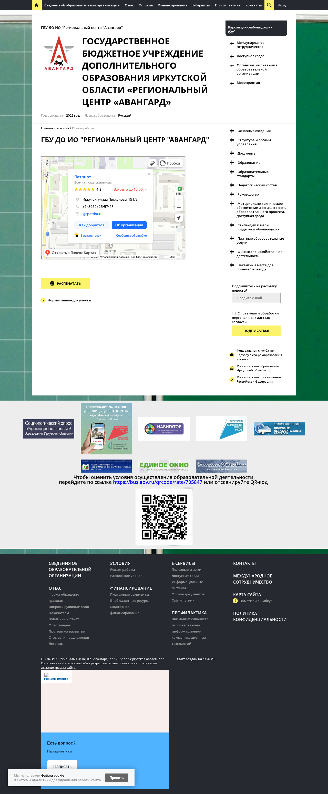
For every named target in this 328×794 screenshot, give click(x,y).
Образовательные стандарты (253, 173)
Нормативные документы (69, 300)
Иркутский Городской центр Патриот (69, 158)
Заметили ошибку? (256, 600)
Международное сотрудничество (62, 15)
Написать (62, 766)
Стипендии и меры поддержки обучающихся (258, 227)
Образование (249, 162)
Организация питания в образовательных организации (142, 15)
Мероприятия (248, 82)
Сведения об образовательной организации (82, 5)
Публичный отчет (64, 619)
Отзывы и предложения (69, 637)
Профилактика (227, 5)
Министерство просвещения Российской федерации (259, 379)
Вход (282, 5)
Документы (247, 153)
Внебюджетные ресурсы (130, 600)
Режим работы (122, 569)
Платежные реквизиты (129, 594)
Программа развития (67, 631)
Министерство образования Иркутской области (258, 368)
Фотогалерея (59, 625)
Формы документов (188, 594)
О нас (129, 5)
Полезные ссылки (186, 569)
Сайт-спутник (183, 600)
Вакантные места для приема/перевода (255, 267)
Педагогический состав (257, 185)
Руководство (248, 194)
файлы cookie (52, 775)
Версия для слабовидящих (250, 27)
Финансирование (172, 5)
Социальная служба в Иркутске (65, 162)
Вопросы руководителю (69, 606)
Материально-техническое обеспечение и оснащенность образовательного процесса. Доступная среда (261, 209)
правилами (250, 313)
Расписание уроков (126, 575)
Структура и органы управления (254, 142)
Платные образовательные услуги (260, 240)
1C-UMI (208, 659)
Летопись (57, 643)
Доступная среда (250, 56)
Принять (117, 778)
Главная (47, 128)
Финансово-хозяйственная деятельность (259, 253)
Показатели (59, 612)
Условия (146, 5)
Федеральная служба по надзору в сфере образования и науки (259, 355)
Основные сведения (254, 130)
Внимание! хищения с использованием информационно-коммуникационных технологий (190, 631)
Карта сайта (247, 594)
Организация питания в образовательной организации (257, 69)
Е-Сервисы (201, 5)
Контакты (253, 5)
